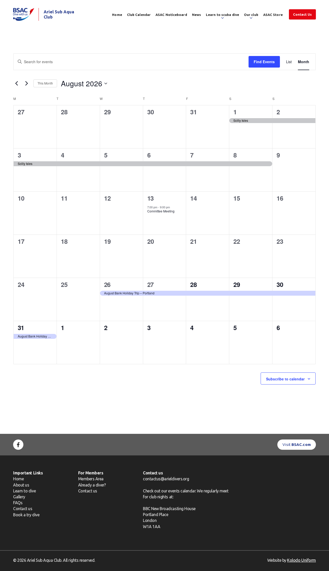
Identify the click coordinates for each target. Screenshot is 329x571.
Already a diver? (92, 485)
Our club (251, 14)
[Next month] (26, 83)
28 (193, 284)
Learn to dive (24, 491)
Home (117, 14)
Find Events (264, 61)
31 (21, 327)
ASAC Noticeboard (171, 14)
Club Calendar (139, 14)
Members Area (91, 478)
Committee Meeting (161, 211)
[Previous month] (16, 83)
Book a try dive (26, 514)
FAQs (17, 502)
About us (21, 485)
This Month (45, 83)
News (196, 14)
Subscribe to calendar (285, 378)
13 (150, 198)
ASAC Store (273, 14)
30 (280, 284)
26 (107, 284)
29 (236, 284)
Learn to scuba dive (222, 14)
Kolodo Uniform (301, 560)
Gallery (19, 496)
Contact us (22, 508)
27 (150, 284)
